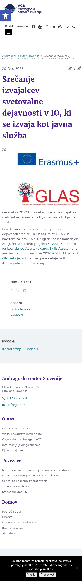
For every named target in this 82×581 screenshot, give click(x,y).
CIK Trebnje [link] (11, 258)
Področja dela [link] (11, 511)
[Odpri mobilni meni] (8, 32)
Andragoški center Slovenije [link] (21, 56)
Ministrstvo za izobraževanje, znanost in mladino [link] (35, 470)
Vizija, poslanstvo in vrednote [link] (22, 434)
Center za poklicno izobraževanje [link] (25, 481)
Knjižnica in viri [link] (12, 528)
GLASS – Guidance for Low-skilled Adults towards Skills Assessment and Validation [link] (39, 248)
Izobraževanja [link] (20, 309)
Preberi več (48, 574)
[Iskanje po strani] (74, 27)
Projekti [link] (7, 517)
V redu (31, 574)
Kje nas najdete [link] (12, 450)
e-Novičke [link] (22, 26)
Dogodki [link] (17, 314)
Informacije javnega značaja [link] (21, 445)
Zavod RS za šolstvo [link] (15, 486)
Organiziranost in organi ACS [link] (21, 439)
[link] (5, 15)
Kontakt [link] (9, 26)
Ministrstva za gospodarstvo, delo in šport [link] (30, 475)
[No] (77, 568)
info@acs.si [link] (16, 405)
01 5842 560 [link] (18, 398)
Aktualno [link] (8, 533)
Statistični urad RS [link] (14, 492)
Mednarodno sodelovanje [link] (19, 522)
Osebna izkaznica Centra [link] (19, 428)
